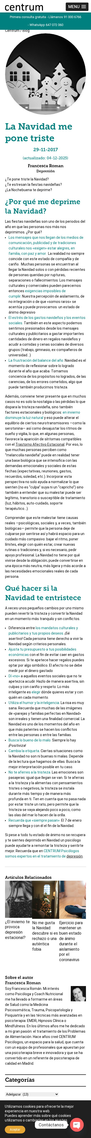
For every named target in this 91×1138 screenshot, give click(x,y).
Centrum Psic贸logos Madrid (24, 7)
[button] (77, 7)
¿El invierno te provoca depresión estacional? (17, 929)
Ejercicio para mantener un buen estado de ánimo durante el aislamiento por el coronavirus (71, 941)
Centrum (12, 31)
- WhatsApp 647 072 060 (45, 25)
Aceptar (15, 1129)
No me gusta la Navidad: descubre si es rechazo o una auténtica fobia (45, 936)
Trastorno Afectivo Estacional (39, 444)
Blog (26, 31)
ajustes (61, 1120)
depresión (74, 856)
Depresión (45, 171)
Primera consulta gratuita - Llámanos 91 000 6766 (45, 17)
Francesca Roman (23, 983)
